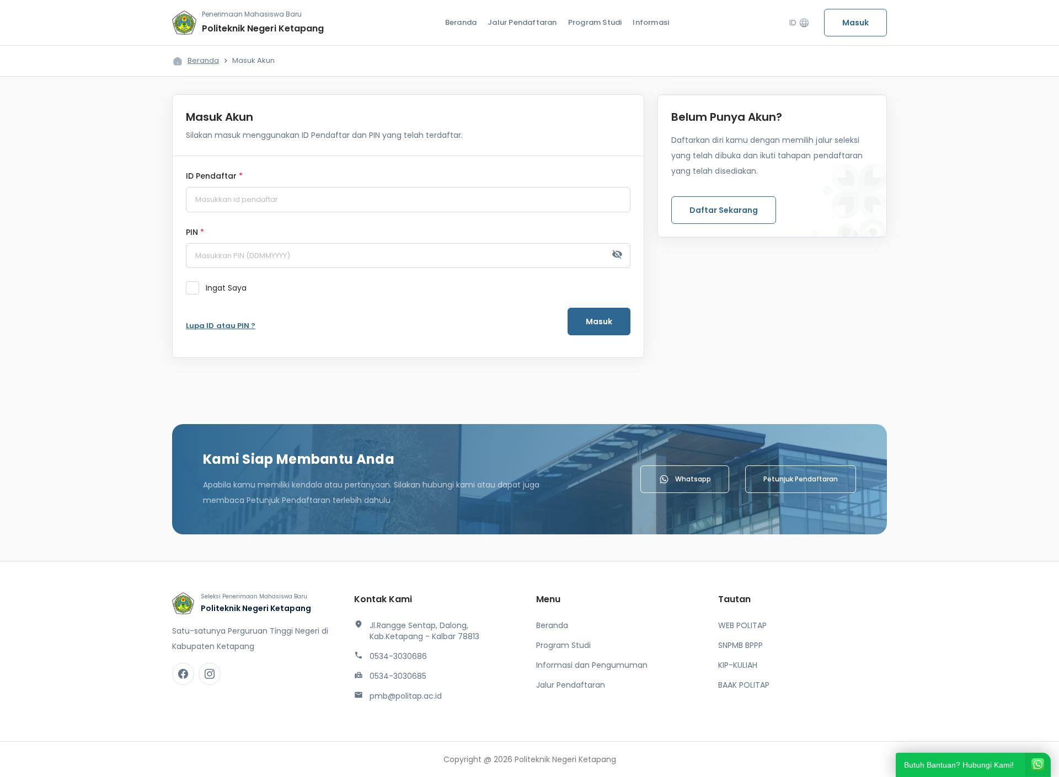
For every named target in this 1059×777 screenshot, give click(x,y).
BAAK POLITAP (743, 684)
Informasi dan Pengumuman (592, 665)
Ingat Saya (226, 287)
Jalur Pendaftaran (522, 22)
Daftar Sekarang (723, 210)
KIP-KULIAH (737, 665)
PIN (195, 233)
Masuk (855, 22)
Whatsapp (693, 479)
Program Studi (595, 22)
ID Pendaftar (214, 176)
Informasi (651, 22)
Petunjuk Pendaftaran (800, 479)
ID (799, 23)
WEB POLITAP (742, 625)
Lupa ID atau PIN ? (220, 325)
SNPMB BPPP (740, 645)
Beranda (461, 22)
